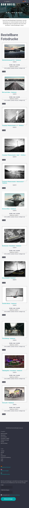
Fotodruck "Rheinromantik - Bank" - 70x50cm (13, 155)
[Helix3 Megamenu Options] (27, 4)
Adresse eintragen (8, 499)
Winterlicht (3, 435)
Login (2, 459)
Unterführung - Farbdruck (8, 338)
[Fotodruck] (14, 116)
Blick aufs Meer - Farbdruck (9, 92)
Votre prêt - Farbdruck (8, 402)
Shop (2, 460)
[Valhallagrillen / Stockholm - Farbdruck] (14, 361)
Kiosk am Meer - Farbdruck (9, 208)
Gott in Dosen (4, 436)
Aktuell (2, 452)
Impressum (3, 455)
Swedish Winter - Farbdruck (9, 303)
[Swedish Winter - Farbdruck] (14, 294)
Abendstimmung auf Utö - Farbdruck (11, 60)
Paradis (2, 441)
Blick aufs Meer (4, 443)
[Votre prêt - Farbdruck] (14, 393)
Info (1, 454)
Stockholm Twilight (5, 438)
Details (4, 71)
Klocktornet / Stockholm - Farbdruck (11, 246)
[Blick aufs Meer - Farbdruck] (14, 83)
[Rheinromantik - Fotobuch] (14, 269)
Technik (2, 450)
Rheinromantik (4, 433)
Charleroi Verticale (5, 440)
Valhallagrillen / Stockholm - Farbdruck (12, 370)
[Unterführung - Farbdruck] (14, 329)
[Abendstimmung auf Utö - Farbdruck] (14, 51)
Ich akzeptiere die (10, 495)
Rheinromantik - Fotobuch (9, 278)
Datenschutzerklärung (6, 457)
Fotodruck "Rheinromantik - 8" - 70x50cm (13, 125)
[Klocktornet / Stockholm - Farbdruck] (14, 235)
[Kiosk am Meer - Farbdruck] (14, 199)
